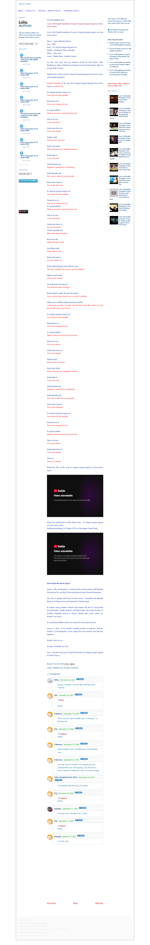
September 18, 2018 (72, 713)
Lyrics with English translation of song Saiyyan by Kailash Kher (124, 139)
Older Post (99, 903)
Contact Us (30, 11)
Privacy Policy (54, 11)
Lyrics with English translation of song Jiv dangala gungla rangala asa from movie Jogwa (124, 221)
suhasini (57, 808)
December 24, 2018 (86, 777)
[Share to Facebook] (71, 664)
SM (55, 695)
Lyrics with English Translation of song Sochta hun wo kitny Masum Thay (124, 167)
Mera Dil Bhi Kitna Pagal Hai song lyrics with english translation (31, 59)
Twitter (42, 11)
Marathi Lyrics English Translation (65, 667)
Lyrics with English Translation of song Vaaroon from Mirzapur (124, 99)
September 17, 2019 (70, 808)
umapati (57, 836)
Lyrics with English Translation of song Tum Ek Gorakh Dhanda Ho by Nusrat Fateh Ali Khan (120, 194)
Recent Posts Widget (23, 164)
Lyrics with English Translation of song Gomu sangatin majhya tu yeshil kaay (120, 64)
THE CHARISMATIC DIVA (66, 777)
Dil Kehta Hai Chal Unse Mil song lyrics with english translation (30, 115)
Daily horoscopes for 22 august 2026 (29, 101)
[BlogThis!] (67, 664)
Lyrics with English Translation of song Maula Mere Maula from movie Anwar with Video (124, 127)
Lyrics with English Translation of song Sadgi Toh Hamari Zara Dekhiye (124, 207)
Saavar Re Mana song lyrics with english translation (120, 49)
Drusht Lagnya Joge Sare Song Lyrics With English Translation (120, 44)
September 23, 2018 (72, 759)
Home (20, 11)
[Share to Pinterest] (74, 664)
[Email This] (65, 664)
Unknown (58, 713)
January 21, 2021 (69, 836)
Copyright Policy (71, 11)
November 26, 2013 (68, 679)
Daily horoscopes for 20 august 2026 (29, 143)
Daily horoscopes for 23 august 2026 (29, 87)
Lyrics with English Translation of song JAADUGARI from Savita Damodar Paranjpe (120, 72)
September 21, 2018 (66, 729)
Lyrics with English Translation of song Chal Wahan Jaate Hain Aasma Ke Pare (124, 180)
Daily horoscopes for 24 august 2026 (29, 74)
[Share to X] (69, 664)
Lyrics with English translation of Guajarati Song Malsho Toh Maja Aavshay (120, 56)
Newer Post (51, 903)
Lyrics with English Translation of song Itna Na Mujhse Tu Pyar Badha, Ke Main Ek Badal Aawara (120, 113)
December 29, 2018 (66, 793)
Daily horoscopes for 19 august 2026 (29, 156)
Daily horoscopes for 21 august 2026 (29, 129)
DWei (56, 679)
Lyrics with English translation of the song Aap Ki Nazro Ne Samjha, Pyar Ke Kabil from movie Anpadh (120, 154)
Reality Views (25, 3)
